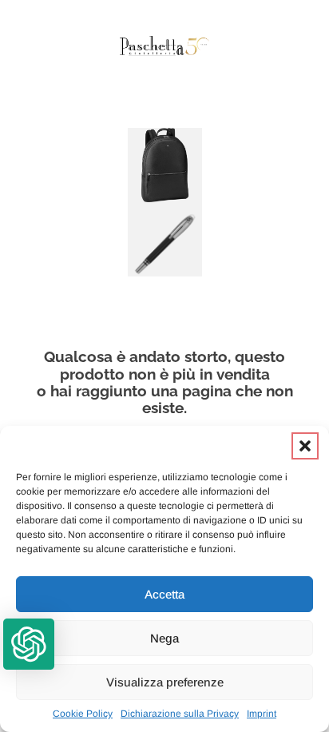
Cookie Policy (83, 713)
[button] (305, 446)
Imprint (261, 713)
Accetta (164, 594)
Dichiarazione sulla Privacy (180, 713)
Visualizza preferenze (165, 682)
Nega (164, 638)
